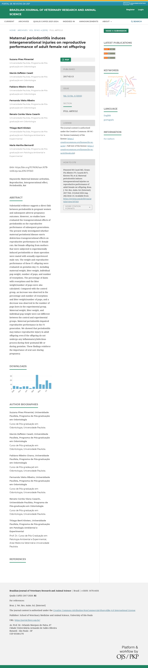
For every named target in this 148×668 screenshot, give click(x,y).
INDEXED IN (69, 21)
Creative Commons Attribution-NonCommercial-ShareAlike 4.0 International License (94, 610)
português (109, 119)
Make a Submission (116, 31)
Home (13, 30)
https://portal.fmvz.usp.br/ (27, 620)
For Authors (109, 138)
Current (9, 21)
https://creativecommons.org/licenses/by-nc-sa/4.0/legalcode (77, 149)
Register (130, 9)
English (107, 115)
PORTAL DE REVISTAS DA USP (16, 4)
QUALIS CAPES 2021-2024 (46, 21)
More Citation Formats (73, 207)
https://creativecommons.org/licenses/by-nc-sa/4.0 (76, 142)
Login (141, 9)
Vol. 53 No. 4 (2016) (38, 30)
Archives (23, 21)
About (106, 21)
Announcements (88, 21)
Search (137, 21)
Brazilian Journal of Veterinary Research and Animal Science (53, 12)
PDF (66, 59)
